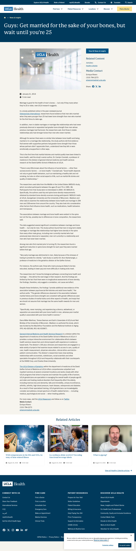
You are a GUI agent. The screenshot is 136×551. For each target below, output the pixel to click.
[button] (41, 3)
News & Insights (15, 18)
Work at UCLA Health (108, 525)
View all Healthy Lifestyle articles (117, 470)
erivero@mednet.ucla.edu (29, 410)
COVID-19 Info (73, 525)
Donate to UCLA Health (109, 521)
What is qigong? (100, 455)
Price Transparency (74, 517)
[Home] (5, 17)
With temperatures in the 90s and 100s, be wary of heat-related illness (24, 456)
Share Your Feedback (9, 501)
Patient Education (74, 505)
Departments (105, 501)
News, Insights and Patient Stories (112, 505)
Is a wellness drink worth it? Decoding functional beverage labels (65, 456)
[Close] (131, 535)
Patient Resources (74, 9)
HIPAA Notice (42, 537)
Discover (107, 9)
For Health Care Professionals (111, 509)
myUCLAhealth (74, 2)
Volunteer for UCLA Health (110, 529)
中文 (4, 509)
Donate (87, 2)
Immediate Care (40, 505)
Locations (92, 9)
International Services (9, 505)
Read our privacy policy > (101, 540)
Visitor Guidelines (74, 501)
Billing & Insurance (74, 509)
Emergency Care (40, 509)
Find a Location (40, 501)
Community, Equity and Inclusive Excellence (116, 513)
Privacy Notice (54, 537)
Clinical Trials (39, 521)
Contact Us (102, 2)
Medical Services (41, 517)
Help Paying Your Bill (75, 513)
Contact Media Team (108, 517)
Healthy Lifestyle (91, 66)
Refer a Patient (59, 2)
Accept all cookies (124, 545)
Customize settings (107, 545)
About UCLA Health (107, 497)
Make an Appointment (42, 513)
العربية (4, 513)
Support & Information (75, 521)
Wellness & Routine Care (76, 529)
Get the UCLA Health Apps (11, 521)
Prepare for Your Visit (75, 497)
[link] (93, 86)
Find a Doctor (124, 9)
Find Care (56, 9)
